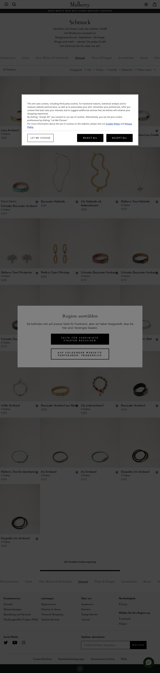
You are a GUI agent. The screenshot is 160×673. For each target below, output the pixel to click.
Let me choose (41, 137)
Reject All (90, 137)
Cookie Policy (113, 123)
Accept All (119, 137)
